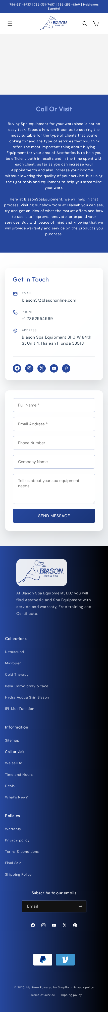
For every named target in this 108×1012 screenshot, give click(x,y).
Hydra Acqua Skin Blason (27, 697)
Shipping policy (71, 995)
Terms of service (43, 995)
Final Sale (13, 863)
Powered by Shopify (54, 987)
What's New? (16, 797)
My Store (32, 987)
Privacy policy (17, 840)
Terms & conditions (22, 851)
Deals (10, 786)
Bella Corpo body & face (26, 686)
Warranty (13, 829)
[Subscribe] (80, 906)
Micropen (13, 663)
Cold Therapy (17, 674)
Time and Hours (19, 774)
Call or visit (15, 751)
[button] (10, 23)
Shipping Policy (18, 874)
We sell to (13, 763)
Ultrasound (14, 652)
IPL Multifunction (19, 708)
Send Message (54, 515)
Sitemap (12, 740)
